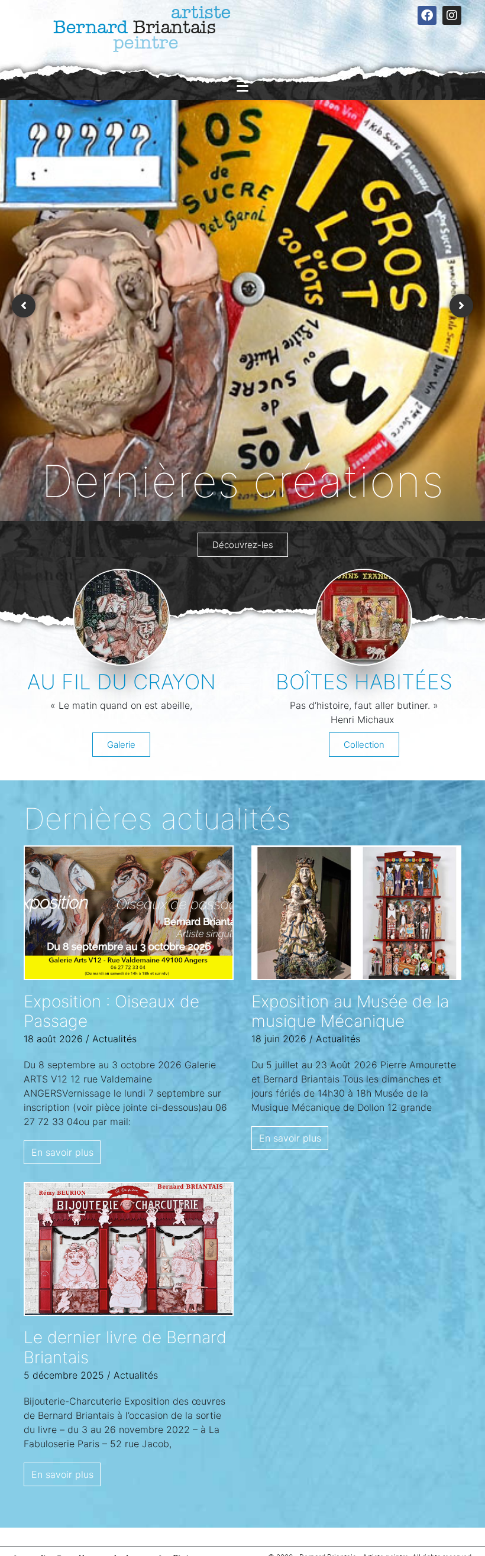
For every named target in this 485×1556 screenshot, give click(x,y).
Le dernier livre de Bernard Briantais (125, 1347)
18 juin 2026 (278, 1039)
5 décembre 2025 (64, 1375)
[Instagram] (451, 15)
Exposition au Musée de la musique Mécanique (350, 1011)
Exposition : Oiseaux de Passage (111, 1011)
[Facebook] (427, 15)
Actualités (114, 1039)
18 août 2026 (53, 1039)
